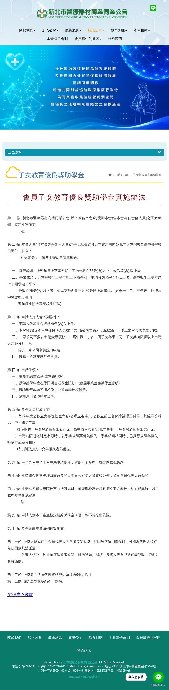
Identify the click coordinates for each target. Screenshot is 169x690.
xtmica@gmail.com (88, 666)
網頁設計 (74, 677)
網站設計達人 (91, 677)
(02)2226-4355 (28, 666)
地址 (108, 666)
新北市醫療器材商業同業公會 (84, 13)
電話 (15, 666)
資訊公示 (122, 175)
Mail (72, 666)
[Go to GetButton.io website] (158, 685)
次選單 (16, 152)
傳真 (44, 666)
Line (153, 7)
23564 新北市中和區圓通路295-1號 (134, 666)
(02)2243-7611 (57, 666)
